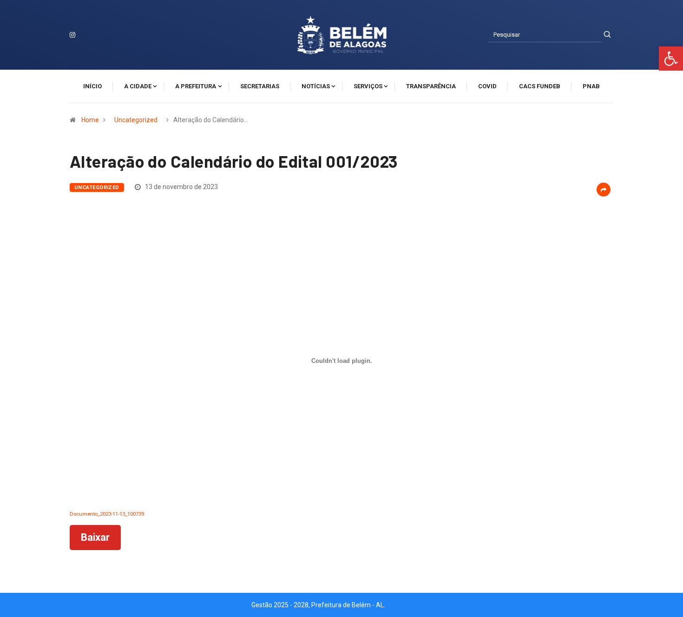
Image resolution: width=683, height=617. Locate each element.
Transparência (431, 86)
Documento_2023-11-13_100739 (107, 514)
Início (92, 86)
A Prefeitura (195, 86)
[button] (671, 58)
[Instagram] (72, 35)
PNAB (591, 86)
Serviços (368, 86)
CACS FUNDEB (539, 86)
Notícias (316, 86)
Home (90, 120)
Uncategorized (136, 120)
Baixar (95, 537)
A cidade (137, 86)
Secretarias (259, 86)
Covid (487, 86)
